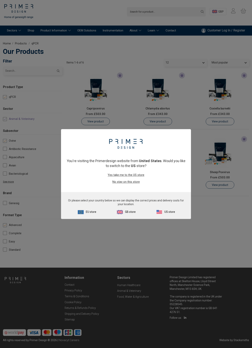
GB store (130, 211)
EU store (91, 211)
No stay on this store (126, 182)
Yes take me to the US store (126, 175)
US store (169, 211)
